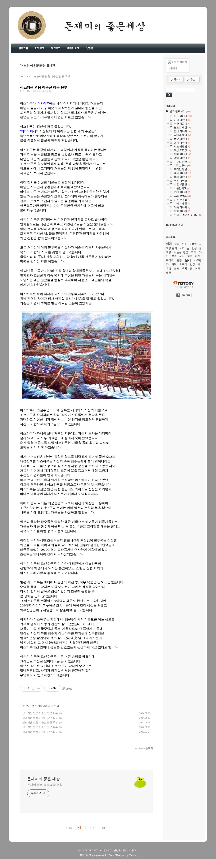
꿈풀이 (193, 243)
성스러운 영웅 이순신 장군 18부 (40, 713)
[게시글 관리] (38, 688)
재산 (197, 256)
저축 (189, 256)
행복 (176, 243)
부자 (184, 268)
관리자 (126, 850)
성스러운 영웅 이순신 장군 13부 (40, 731)
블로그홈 (23, 48)
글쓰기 (134, 850)
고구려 (183, 264)
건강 (192, 264)
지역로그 (39, 48)
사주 (184, 243)
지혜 (193, 252)
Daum (111, 855)
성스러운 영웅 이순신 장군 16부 (52, 76)
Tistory (132, 855)
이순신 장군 (25, 91)
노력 (181, 248)
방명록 (89, 48)
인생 (194, 248)
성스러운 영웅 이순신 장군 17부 (40, 717)
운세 (188, 260)
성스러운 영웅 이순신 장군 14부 (40, 727)
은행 (176, 268)
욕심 (168, 268)
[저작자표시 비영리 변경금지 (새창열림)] (67, 688)
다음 (103, 827)
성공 (169, 243)
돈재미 (83, 855)
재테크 (170, 260)
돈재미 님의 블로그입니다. (44, 784)
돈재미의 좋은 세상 (26, 29)
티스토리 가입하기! (184, 287)
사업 (181, 256)
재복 (174, 264)
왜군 (168, 272)
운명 (179, 260)
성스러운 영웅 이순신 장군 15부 (40, 722)
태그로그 (55, 48)
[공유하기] (33, 688)
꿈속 (174, 256)
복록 (197, 268)
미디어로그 (73, 48)
